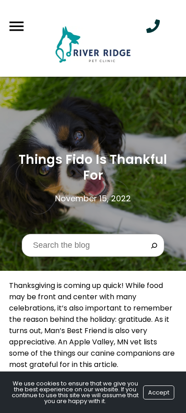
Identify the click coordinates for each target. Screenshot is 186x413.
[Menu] (16, 26)
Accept (158, 392)
